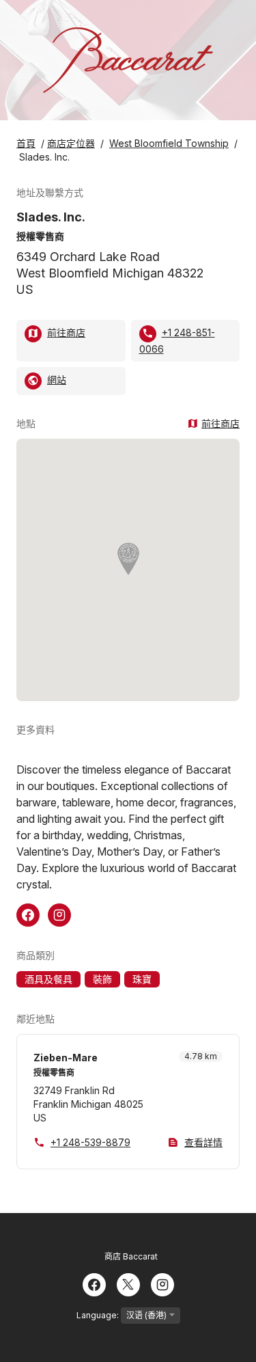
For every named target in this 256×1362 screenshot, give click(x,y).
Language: (98, 1315)
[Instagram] (162, 1283)
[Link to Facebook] (28, 914)
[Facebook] (94, 1283)
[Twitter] (128, 1283)
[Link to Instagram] (59, 914)
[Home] (127, 60)
